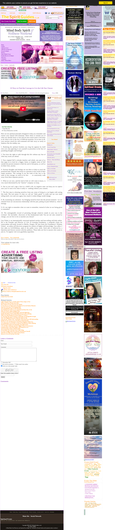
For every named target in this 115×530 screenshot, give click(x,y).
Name (2, 340)
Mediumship (94, 506)
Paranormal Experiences (89, 507)
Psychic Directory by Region (7, 55)
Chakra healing (92, 465)
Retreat (93, 472)
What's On (49, 161)
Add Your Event (4, 47)
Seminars (97, 472)
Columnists (3, 58)
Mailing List (49, 144)
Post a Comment (5, 237)
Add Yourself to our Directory (73, 38)
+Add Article (12, 13)
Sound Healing (97, 473)
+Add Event (3, 13)
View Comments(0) (14, 237)
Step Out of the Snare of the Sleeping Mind (11, 307)
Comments (3, 347)
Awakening (87, 504)
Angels (95, 463)
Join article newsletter (7, 364)
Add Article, (68, 37)
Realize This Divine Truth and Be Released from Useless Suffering (16, 313)
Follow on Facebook (51, 170)
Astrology (95, 464)
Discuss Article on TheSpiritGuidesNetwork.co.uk (14, 291)
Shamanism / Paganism (89, 473)
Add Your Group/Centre (71, 39)
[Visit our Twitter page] (49, 13)
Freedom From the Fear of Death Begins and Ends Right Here (15, 312)
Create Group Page (51, 147)
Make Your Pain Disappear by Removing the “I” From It (14, 315)
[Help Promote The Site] (70, 321)
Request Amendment (8, 286)
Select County (69, 319)
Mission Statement (32, 526)
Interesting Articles (96, 505)
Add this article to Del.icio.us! (10, 289)
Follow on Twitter (51, 173)
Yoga (86, 477)
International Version (70, 317)
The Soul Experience (108, 132)
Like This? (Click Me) (7, 127)
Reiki (89, 472)
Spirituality (96, 474)
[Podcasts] (57, 14)
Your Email (4, 344)
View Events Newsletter (8, 21)
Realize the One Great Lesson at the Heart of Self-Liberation (15, 320)
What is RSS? (52, 179)
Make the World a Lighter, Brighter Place (10, 311)
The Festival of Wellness (108, 31)
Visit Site (105, 48)
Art (92, 464)
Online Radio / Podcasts (52, 149)
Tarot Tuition (87, 475)
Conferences (98, 465)
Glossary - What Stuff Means (53, 159)
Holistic (99, 466)
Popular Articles (89, 501)
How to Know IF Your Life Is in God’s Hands (11, 304)
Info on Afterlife (50, 151)
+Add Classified (22, 13)
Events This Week (90, 481)
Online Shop (15, 526)
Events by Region (5, 51)
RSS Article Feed (53, 177)
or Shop (75, 6)
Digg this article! (7, 288)
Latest (49, 101)
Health (96, 466)
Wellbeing (92, 475)
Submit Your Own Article (7, 296)
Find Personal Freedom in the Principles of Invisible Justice (14, 324)
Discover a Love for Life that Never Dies (10, 334)
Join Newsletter (22, 21)
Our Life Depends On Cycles (53, 128)
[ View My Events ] (57, 7)
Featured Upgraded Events (89, 482)
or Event (76, 37)
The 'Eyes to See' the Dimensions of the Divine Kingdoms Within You (17, 322)
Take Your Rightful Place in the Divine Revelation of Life (14, 318)
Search (61, 16)
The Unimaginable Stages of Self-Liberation (11, 308)
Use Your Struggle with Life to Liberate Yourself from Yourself (15, 331)
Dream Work (87, 466)
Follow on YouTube (51, 168)
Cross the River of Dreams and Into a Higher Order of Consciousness (17, 326)
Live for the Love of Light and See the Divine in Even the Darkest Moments (18, 305)
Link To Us (47, 526)
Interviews (3, 57)
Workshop (97, 475)
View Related (54, 139)
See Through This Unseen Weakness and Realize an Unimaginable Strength (18, 316)
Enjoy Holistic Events (6, 54)
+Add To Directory (36, 13)
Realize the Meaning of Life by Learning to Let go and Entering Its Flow (54, 104)
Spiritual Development (89, 474)
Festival (92, 466)
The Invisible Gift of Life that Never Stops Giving (12, 330)
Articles (3, 46)
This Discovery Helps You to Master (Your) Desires (13, 332)
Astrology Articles (92, 503)
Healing (86, 505)
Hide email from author (22, 364)
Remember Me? (7, 362)
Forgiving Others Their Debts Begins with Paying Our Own (14, 327)
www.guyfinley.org (5, 244)
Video (72, 37)
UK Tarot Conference (108, 176)
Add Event (31, 21)
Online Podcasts (69, 6)
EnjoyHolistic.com (51, 164)
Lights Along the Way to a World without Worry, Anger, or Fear (15, 301)
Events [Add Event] (91, 462)
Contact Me (5, 284)
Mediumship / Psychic (89, 467)
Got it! (106, 3)
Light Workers (88, 506)
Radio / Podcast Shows (6, 60)
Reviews (3, 52)
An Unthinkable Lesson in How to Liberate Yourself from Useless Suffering (18, 323)
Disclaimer (52, 526)
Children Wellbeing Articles (96, 504)
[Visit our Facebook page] (46, 13)
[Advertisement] (31, 82)
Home (2, 44)
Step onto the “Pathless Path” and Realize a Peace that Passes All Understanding (19, 319)
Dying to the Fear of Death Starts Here (10, 303)
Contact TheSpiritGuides (52, 166)
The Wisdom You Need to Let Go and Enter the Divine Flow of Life (16, 309)
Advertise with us (51, 157)
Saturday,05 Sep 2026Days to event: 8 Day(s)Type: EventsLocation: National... (92, 488)
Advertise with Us (40, 526)
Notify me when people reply (9, 366)
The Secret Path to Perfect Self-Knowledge (10, 328)
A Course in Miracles (89, 463)
